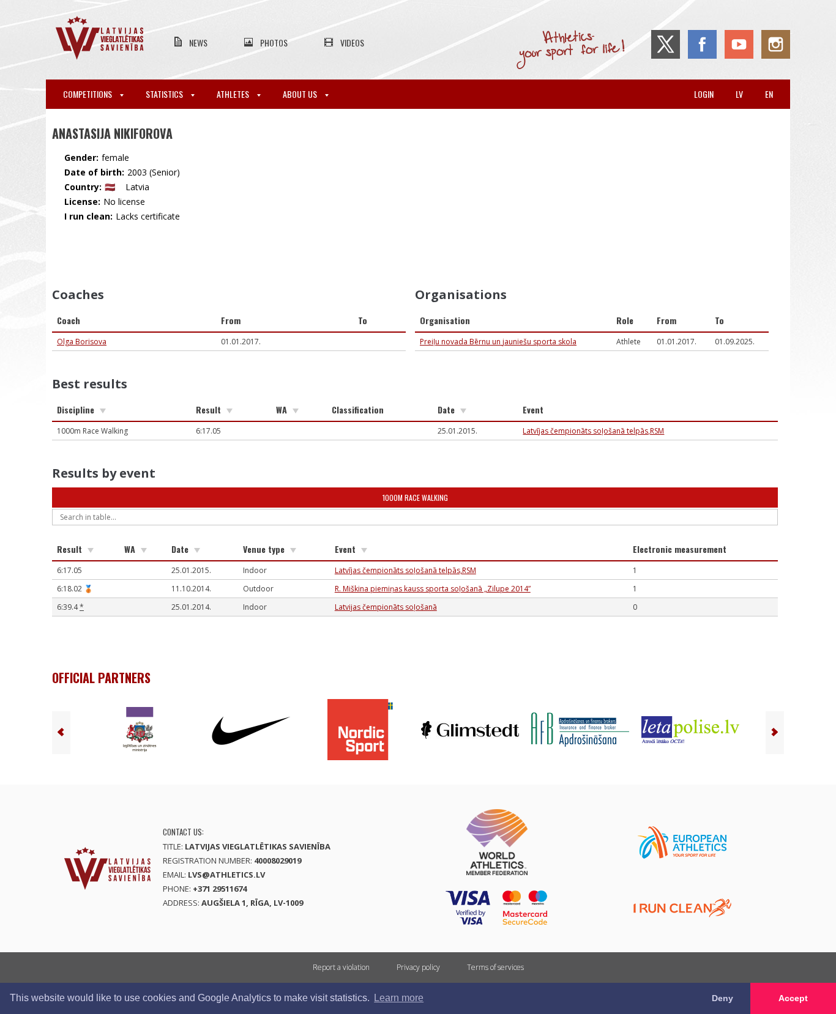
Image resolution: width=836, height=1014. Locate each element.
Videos (352, 42)
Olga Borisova (81, 341)
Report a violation (341, 967)
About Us (301, 93)
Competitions (88, 93)
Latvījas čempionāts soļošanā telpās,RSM (593, 431)
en (769, 93)
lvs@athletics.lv (226, 874)
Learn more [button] (399, 998)
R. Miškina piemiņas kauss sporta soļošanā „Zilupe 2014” (433, 588)
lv (739, 93)
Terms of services (495, 967)
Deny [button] (722, 998)
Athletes (234, 93)
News (198, 42)
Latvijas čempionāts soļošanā (386, 607)
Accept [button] (793, 998)
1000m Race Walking (415, 497)
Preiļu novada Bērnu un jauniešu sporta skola (498, 341)
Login (704, 93)
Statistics (165, 93)
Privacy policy (418, 967)
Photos (274, 42)
